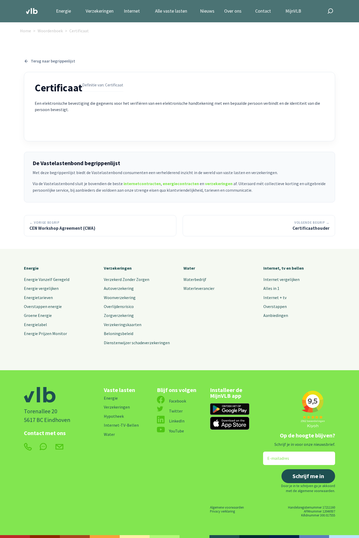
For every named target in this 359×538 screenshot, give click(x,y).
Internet (132, 11)
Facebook (177, 401)
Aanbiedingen (275, 315)
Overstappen (275, 306)
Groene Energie (38, 315)
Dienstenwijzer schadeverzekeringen (137, 342)
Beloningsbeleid (118, 333)
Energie (63, 11)
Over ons (233, 11)
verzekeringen (219, 183)
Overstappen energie (43, 306)
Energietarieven (38, 297)
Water (189, 268)
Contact (263, 11)
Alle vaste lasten (171, 11)
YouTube (176, 430)
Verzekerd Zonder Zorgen (126, 279)
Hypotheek (114, 416)
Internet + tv (274, 297)
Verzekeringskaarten (122, 324)
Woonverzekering (120, 297)
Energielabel (35, 324)
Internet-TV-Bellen (121, 425)
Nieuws (207, 11)
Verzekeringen (100, 11)
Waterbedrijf (194, 279)
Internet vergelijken (281, 279)
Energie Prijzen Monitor (45, 333)
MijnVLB (293, 11)
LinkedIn (176, 421)
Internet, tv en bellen (283, 268)
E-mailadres (274, 455)
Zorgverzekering (119, 315)
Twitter (176, 411)
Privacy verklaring (222, 511)
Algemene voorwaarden (227, 507)
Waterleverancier (198, 288)
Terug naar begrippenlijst (53, 61)
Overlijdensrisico (119, 306)
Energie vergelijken (41, 288)
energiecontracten (181, 183)
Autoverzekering (119, 288)
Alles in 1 (271, 288)
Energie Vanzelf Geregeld (46, 279)
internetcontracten (142, 183)
